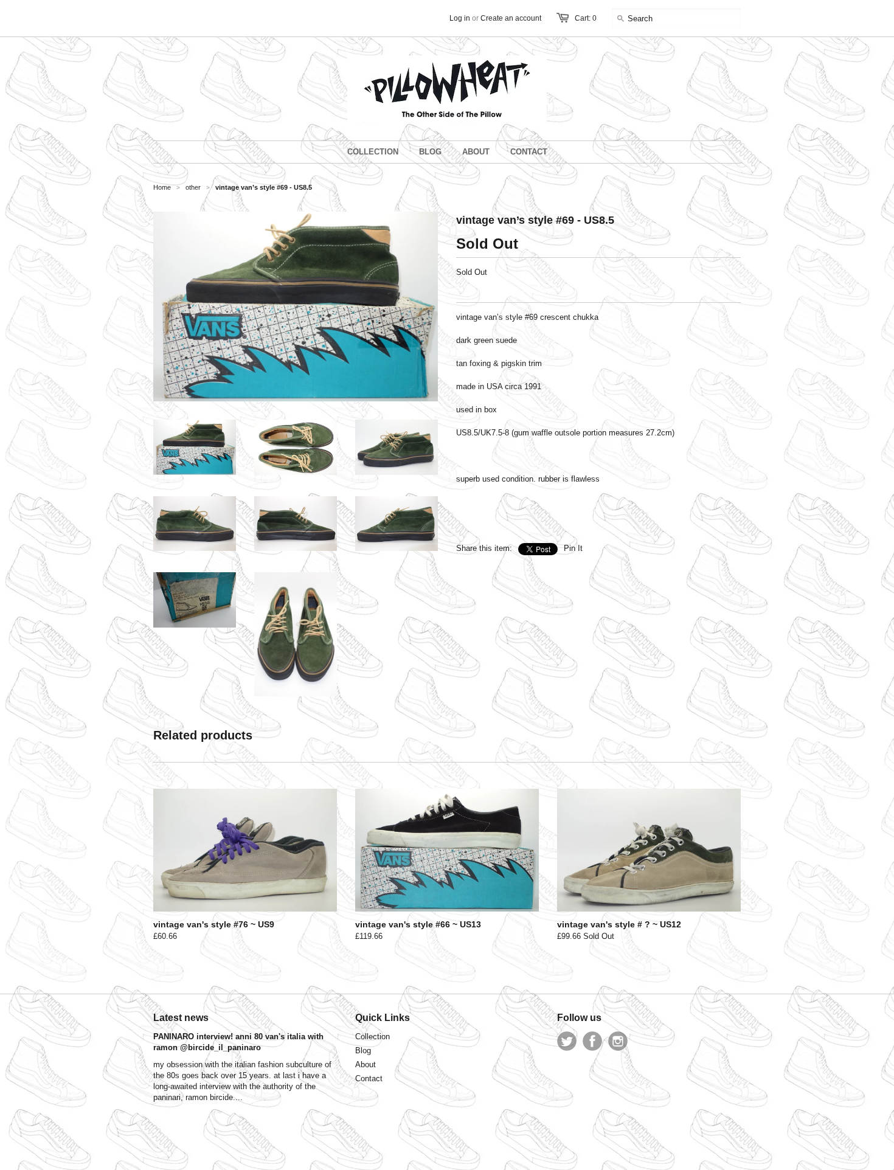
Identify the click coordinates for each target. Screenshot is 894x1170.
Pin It (573, 548)
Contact (369, 1078)
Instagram (618, 1041)
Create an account (510, 18)
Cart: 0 (586, 18)
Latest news (181, 1017)
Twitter (567, 1041)
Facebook (592, 1041)
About (365, 1064)
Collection (372, 1036)
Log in (459, 18)
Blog (363, 1050)
